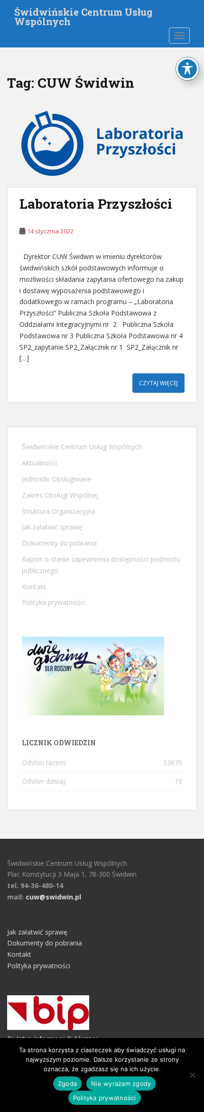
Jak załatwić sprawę (52, 526)
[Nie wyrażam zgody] (192, 1075)
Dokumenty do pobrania (59, 542)
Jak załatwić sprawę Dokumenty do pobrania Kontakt (44, 943)
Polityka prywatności (53, 602)
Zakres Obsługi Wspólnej (60, 495)
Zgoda (67, 1083)
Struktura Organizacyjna (58, 511)
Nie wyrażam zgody (121, 1083)
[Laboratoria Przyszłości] (102, 143)
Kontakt (34, 586)
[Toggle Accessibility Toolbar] (187, 68)
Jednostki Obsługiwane (57, 478)
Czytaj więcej (158, 383)
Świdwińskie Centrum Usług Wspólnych (83, 15)
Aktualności (39, 462)
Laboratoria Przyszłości (95, 204)
